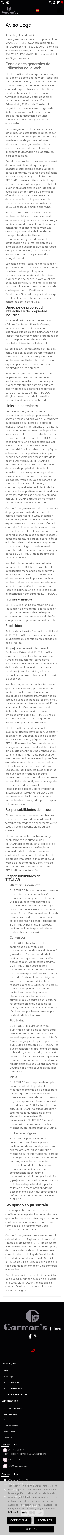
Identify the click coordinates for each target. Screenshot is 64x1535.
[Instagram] (34, 1337)
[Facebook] (30, 1337)
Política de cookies (18, 1512)
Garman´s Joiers (10, 1414)
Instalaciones (9, 1431)
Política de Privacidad (13, 1388)
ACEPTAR (31, 1529)
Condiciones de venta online (15, 1394)
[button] (54, 2)
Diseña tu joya (10, 1420)
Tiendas (7, 1437)
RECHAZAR (45, 1520)
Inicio (6, 1371)
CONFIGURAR (19, 1520)
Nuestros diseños (11, 1426)
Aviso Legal (8, 1376)
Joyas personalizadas (13, 1408)
